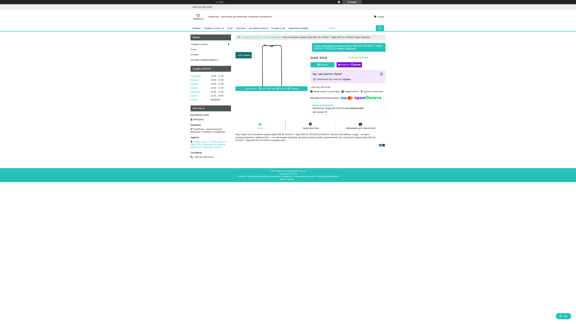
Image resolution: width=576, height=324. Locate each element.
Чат (566, 316)
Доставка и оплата (258, 28)
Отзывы (194, 54)
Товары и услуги (212, 28)
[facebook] (380, 145)
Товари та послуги (251, 37)
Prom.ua (302, 171)
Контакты (241, 28)
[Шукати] (380, 28)
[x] (383, 145)
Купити (324, 64)
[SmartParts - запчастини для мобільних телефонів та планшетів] (198, 16)
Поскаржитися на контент (304, 176)
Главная (196, 28)
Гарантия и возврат (298, 28)
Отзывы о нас (278, 28)
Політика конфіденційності (204, 59)
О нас (230, 28)
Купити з (345, 64)
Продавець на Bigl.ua (288, 174)
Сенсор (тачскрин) (271, 37)
